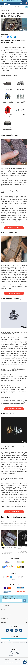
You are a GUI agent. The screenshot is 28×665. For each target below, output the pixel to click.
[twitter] (11, 630)
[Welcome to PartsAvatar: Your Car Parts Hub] (6, 4)
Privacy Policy (15, 662)
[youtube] (20, 630)
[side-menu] (1, 3)
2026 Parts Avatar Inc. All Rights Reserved (14, 659)
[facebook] (7, 630)
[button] (21, 4)
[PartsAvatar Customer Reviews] (23, 1)
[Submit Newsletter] (24, 600)
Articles (7, 10)
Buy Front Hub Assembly (14, 408)
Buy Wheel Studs (14, 511)
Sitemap (21, 662)
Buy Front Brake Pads (14, 227)
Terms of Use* (8, 662)
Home (2, 10)
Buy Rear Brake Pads (14, 293)
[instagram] (16, 630)
